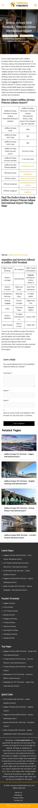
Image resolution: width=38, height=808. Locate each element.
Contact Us (18, 800)
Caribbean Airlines (10, 634)
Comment (7, 373)
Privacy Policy (18, 798)
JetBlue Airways (27, 36)
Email (6, 400)
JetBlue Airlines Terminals (18, 255)
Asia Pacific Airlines (10, 630)
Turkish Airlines (9, 622)
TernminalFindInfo (10, 36)
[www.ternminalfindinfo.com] (19, 4)
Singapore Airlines (10, 619)
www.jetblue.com (27, 166)
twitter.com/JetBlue (27, 178)
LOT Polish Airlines (10, 611)
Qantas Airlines (9, 615)
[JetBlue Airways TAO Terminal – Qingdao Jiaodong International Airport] (19, 469)
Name (6, 391)
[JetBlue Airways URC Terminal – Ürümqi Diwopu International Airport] (19, 497)
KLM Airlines (8, 607)
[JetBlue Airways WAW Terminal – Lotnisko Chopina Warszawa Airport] (19, 524)
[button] (36, 4)
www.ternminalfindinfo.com (20, 785)
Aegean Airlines (9, 603)
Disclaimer (18, 795)
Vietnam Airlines (9, 626)
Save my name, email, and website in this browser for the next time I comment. (18, 414)
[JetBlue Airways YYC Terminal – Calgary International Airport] (19, 443)
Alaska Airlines (8, 638)
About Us (18, 792)
